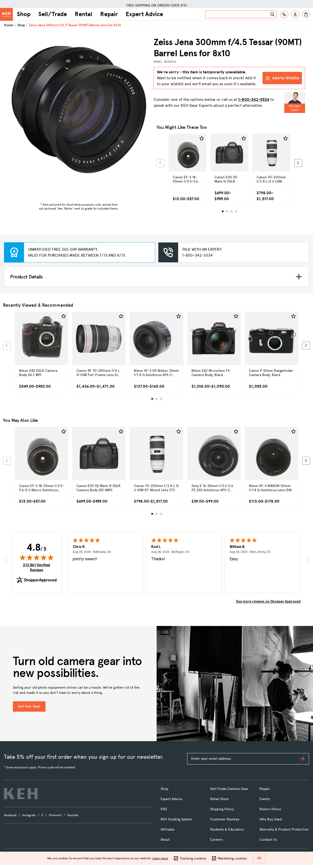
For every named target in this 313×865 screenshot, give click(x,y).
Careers (216, 840)
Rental (83, 14)
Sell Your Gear (29, 706)
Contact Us (268, 840)
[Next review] (307, 559)
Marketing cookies (232, 858)
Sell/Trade (52, 14)
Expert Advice (144, 14)
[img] (36, 557)
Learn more (160, 858)
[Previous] (161, 163)
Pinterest (55, 815)
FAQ (164, 809)
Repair (109, 14)
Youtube (72, 815)
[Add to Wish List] (201, 138)
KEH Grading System (176, 819)
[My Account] (295, 14)
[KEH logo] (21, 793)
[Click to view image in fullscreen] (79, 108)
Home (8, 25)
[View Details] (187, 161)
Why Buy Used (271, 819)
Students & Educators (227, 829)
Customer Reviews (224, 819)
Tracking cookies (193, 858)
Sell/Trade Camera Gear (229, 789)
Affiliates (167, 829)
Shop (23, 14)
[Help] (284, 14)
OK (259, 858)
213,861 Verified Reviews (37, 567)
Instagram (29, 815)
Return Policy (270, 809)
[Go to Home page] (6, 14)
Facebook (10, 815)
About (165, 840)
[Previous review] (5, 559)
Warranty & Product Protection (284, 829)
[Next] (298, 163)
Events (265, 799)
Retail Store (219, 799)
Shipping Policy (222, 809)
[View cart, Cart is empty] (306, 14)
